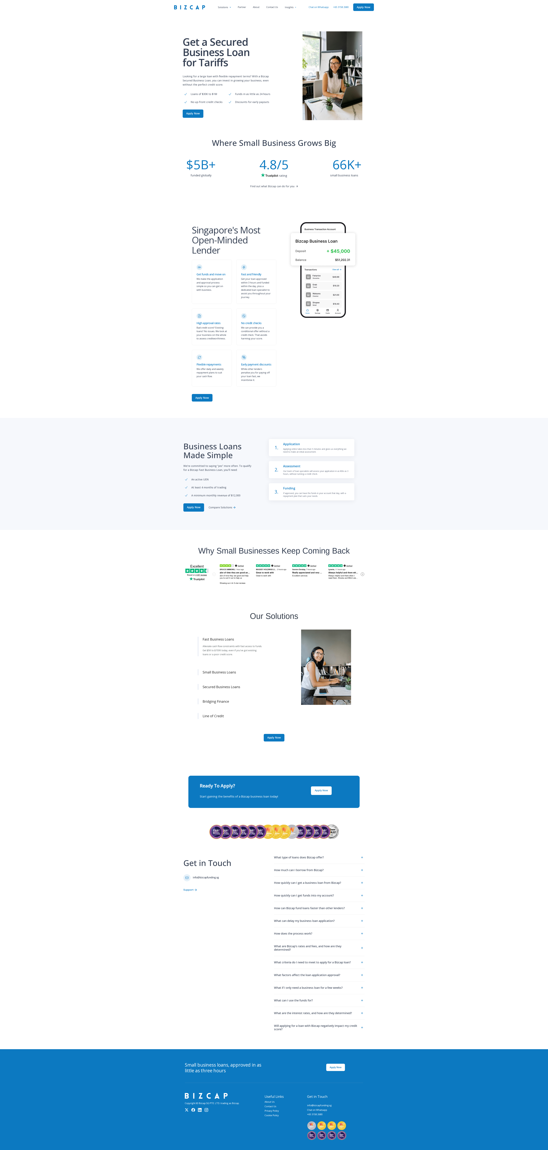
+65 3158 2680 (341, 7)
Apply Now (336, 1067)
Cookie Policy (272, 1115)
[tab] (235, 635)
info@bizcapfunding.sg (206, 877)
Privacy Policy (272, 1110)
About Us (270, 1101)
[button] (224, 7)
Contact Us (270, 1106)
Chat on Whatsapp (319, 7)
